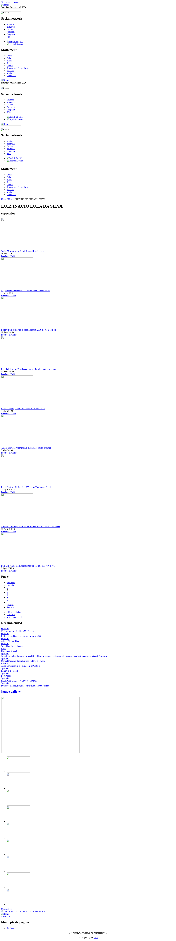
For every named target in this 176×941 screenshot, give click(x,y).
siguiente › (11, 605)
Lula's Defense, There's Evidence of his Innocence (23, 408)
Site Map (10, 928)
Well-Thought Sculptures (12, 646)
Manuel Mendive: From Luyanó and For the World (23, 661)
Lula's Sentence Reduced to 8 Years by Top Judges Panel (26, 487)
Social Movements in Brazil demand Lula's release (23, 251)
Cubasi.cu (5, 916)
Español (19, 44)
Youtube (10, 24)
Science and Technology (17, 68)
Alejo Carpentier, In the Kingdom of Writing (20, 666)
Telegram (11, 34)
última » (10, 607)
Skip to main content (10, 2)
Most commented (14, 617)
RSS (9, 37)
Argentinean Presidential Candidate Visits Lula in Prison (25, 290)
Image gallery (11, 691)
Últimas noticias (13, 612)
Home (9, 56)
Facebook (11, 32)
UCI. (96, 937)
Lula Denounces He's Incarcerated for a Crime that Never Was (28, 566)
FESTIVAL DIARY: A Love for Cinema (19, 681)
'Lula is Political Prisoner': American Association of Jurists (26, 448)
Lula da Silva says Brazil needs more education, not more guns (28, 369)
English (19, 41)
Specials (10, 70)
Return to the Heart (9, 671)
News (10, 199)
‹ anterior (10, 585)
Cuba (9, 58)
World (9, 60)
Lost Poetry (6, 676)
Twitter (10, 29)
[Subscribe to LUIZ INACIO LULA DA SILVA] (23, 911)
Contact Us (11, 75)
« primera (11, 582)
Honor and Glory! (9, 651)
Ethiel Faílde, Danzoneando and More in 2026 (21, 636)
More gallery (6, 909)
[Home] (5, 5)
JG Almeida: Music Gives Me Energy (17, 631)
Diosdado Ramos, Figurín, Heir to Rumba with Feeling (25, 686)
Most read (11, 614)
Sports (9, 63)
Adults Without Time (10, 641)
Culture (10, 65)
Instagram (11, 27)
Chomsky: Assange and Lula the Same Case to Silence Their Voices (30, 526)
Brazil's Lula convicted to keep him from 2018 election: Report (28, 330)
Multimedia (11, 73)
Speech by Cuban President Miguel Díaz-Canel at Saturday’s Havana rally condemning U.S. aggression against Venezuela (54, 656)
